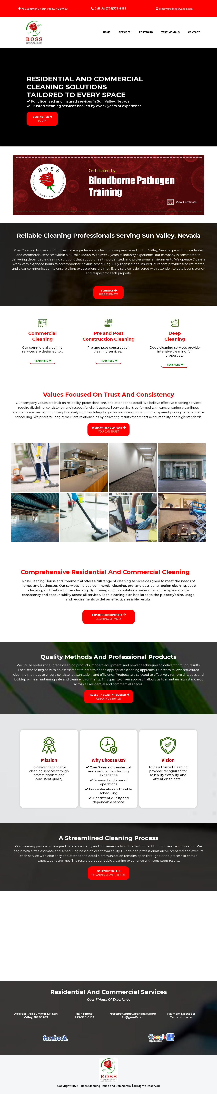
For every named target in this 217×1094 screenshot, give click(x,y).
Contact (194, 32)
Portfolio (146, 32)
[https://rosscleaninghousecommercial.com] (34, 32)
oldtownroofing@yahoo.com (176, 8)
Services (125, 32)
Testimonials (170, 32)
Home (106, 32)
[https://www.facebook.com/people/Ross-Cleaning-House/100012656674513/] (55, 1038)
